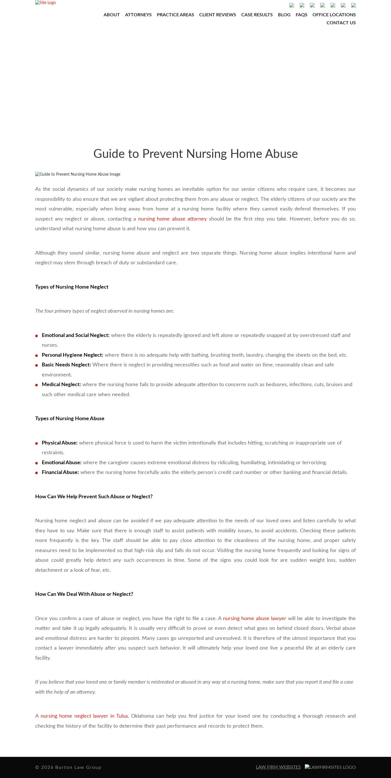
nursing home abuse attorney (172, 219)
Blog (284, 15)
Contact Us (341, 23)
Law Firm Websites (278, 767)
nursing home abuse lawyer (254, 618)
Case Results (257, 15)
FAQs (301, 15)
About (112, 15)
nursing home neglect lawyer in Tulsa (84, 716)
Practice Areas (175, 15)
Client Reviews (217, 15)
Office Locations (334, 15)
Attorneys (138, 15)
